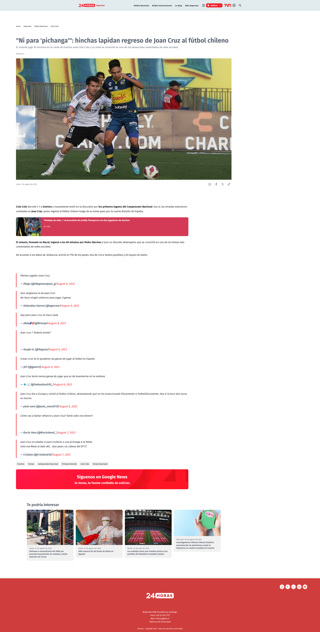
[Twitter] (222, 184)
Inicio (18, 26)
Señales (214, 5)
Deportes (27, 26)
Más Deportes (191, 5)
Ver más (47, 226)
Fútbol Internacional (162, 5)
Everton (20, 463)
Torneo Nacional (100, 463)
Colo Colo (54, 26)
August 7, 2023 (66, 432)
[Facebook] (216, 184)
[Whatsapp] (209, 184)
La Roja (178, 5)
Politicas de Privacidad (160, 621)
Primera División (69, 463)
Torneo (31, 463)
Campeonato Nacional (48, 463)
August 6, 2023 (65, 284)
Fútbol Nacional (141, 5)
